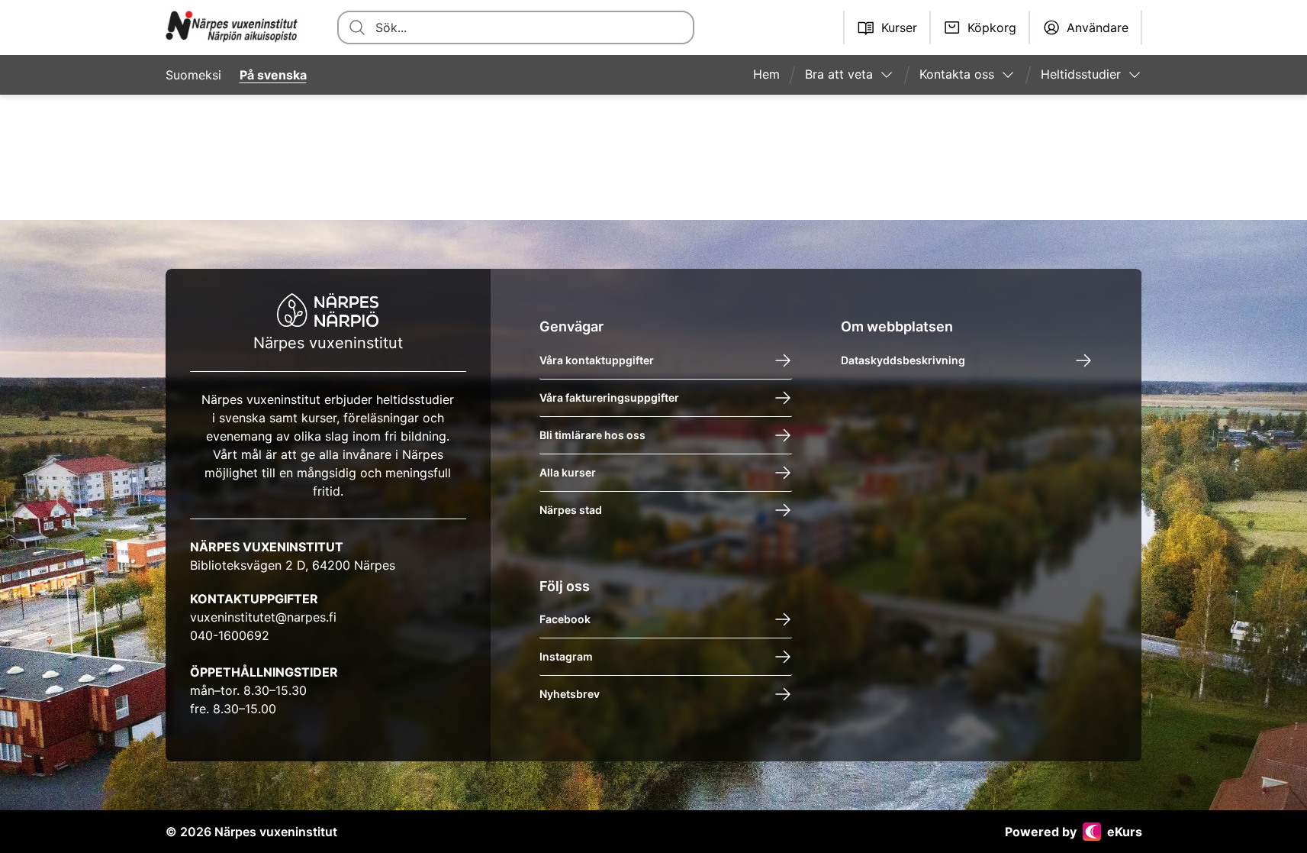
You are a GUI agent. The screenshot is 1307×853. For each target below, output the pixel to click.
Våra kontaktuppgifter (596, 360)
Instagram (566, 656)
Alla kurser (567, 472)
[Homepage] (233, 27)
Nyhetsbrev (569, 693)
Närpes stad (570, 509)
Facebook (565, 618)
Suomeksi (193, 74)
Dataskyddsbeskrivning (903, 360)
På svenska (273, 74)
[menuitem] (772, 75)
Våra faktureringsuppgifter (609, 397)
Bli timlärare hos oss (592, 434)
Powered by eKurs (1073, 831)
